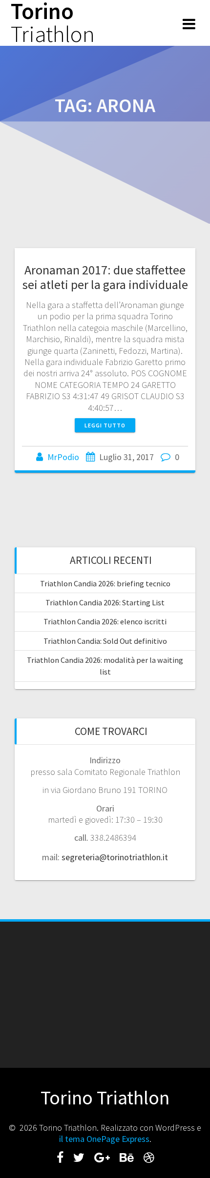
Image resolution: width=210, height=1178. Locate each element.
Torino (53, 23)
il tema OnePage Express (104, 1138)
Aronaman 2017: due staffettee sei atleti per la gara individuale (105, 277)
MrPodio (63, 457)
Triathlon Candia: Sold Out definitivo (105, 641)
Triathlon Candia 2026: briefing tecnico (105, 583)
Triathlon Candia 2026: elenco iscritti (105, 621)
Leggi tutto (105, 425)
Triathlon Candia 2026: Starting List (105, 602)
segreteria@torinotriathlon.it (115, 857)
